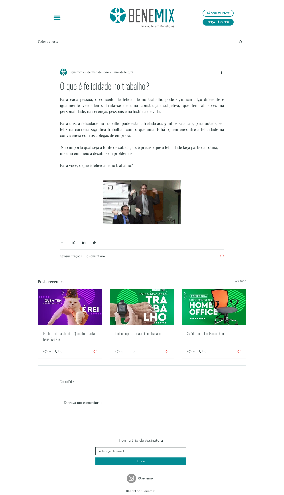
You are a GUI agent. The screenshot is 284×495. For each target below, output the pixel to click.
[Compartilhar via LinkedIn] (84, 242)
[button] (57, 18)
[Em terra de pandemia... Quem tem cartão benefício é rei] (70, 307)
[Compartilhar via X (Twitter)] (73, 242)
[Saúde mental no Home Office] (214, 307)
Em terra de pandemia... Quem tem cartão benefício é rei (69, 336)
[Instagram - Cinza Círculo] (131, 478)
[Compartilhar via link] (95, 242)
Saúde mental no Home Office (206, 333)
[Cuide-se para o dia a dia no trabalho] (142, 307)
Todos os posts (48, 41)
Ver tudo (240, 281)
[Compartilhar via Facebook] (62, 242)
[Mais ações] (221, 72)
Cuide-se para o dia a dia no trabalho (138, 333)
